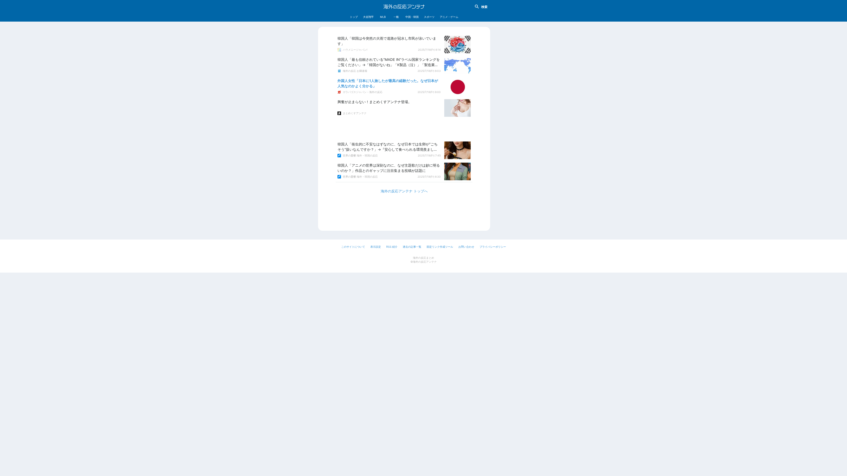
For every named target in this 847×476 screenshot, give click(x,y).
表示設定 (375, 246)
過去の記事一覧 (412, 246)
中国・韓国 (412, 17)
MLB (383, 17)
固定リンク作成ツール (440, 246)
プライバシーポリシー (493, 246)
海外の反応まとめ (423, 257)
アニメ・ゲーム (449, 17)
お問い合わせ (466, 246)
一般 (396, 17)
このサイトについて (353, 246)
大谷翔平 (368, 17)
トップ (354, 17)
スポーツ (429, 17)
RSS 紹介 (391, 246)
